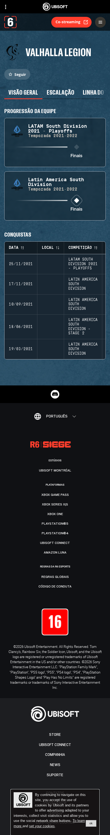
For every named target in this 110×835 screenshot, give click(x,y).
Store (55, 735)
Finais (76, 156)
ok (91, 823)
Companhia (55, 755)
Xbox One (55, 514)
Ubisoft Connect (55, 745)
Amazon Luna (55, 552)
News (55, 765)
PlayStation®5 (55, 523)
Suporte (55, 775)
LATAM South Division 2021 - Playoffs (83, 264)
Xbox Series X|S (55, 504)
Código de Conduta (55, 586)
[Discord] (55, 394)
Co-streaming (68, 21)
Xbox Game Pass (55, 495)
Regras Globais (55, 577)
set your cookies (42, 826)
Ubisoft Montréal (55, 470)
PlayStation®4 (55, 533)
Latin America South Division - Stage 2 (83, 326)
